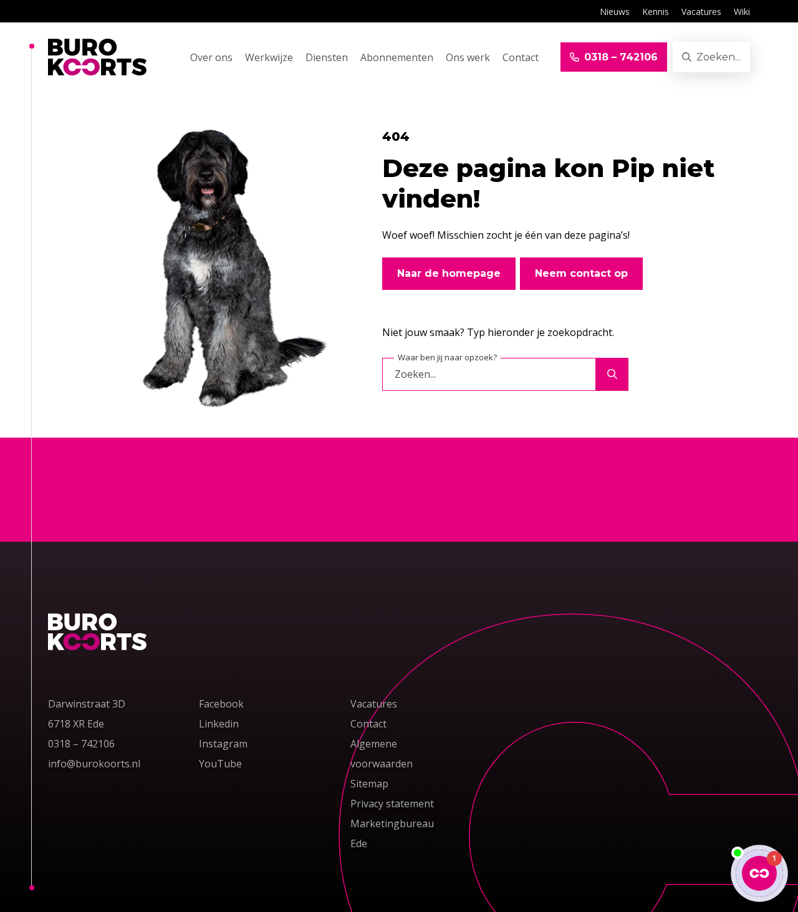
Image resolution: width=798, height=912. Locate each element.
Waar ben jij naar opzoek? (447, 357)
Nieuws (615, 12)
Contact (520, 57)
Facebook (221, 704)
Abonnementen (396, 57)
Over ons (211, 57)
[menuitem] (615, 11)
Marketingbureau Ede (392, 833)
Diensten (326, 57)
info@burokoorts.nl (96, 763)
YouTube (220, 763)
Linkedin (219, 724)
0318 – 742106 (81, 743)
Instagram (223, 744)
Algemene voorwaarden (381, 753)
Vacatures (701, 12)
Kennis (655, 12)
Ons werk (468, 57)
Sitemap (369, 783)
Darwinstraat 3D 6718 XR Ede (86, 714)
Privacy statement (392, 803)
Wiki (742, 12)
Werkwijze (269, 57)
